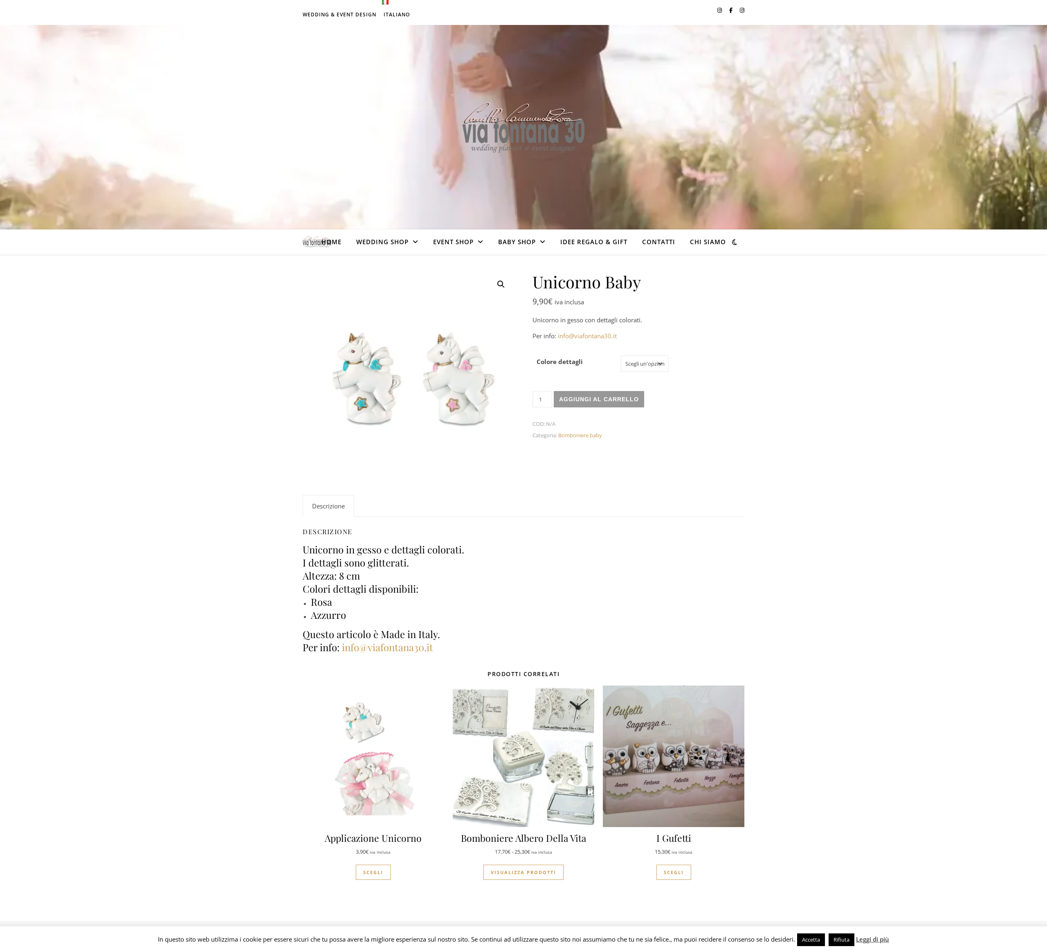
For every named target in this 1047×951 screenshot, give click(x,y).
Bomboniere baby (580, 435)
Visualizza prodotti (523, 872)
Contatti (658, 242)
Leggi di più (872, 939)
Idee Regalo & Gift (593, 242)
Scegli (373, 872)
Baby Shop (517, 242)
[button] (501, 284)
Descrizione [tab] (328, 506)
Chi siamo (708, 242)
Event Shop (453, 242)
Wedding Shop (382, 242)
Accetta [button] (811, 939)
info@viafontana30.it (587, 336)
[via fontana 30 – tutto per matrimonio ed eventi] (523, 127)
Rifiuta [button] (841, 939)
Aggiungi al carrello (599, 399)
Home (331, 242)
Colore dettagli (560, 361)
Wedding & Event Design (339, 14)
